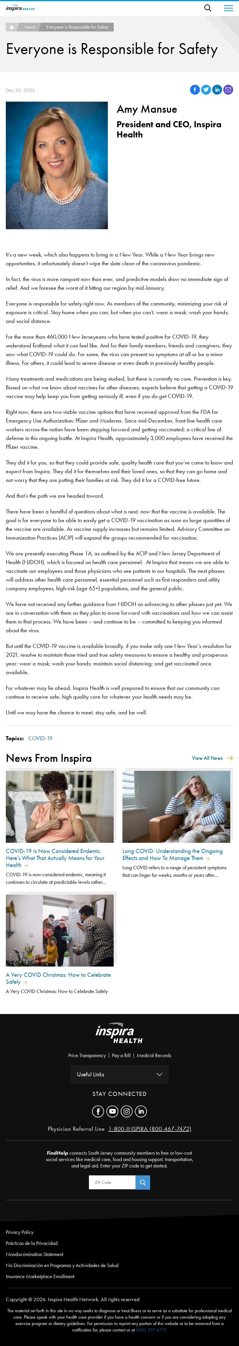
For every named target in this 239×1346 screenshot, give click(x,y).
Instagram (127, 1111)
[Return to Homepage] (20, 8)
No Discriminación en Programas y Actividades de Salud (62, 1265)
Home (11, 27)
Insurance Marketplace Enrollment (40, 1276)
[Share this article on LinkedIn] (217, 93)
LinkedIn (141, 1111)
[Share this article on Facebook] (195, 93)
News (29, 27)
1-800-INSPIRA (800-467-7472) (149, 1129)
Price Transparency (87, 1055)
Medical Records (154, 1055)
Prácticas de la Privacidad (31, 1243)
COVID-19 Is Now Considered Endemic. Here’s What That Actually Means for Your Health (55, 857)
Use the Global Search (211, 8)
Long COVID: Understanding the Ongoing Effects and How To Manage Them (172, 854)
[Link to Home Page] (119, 1037)
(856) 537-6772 (151, 1330)
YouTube (112, 1111)
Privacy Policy (20, 1232)
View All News (207, 758)
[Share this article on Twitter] (206, 93)
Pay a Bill (121, 1055)
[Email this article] (228, 93)
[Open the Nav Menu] (225, 8)
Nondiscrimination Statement (34, 1254)
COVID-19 (40, 738)
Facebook (98, 1111)
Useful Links (90, 1074)
